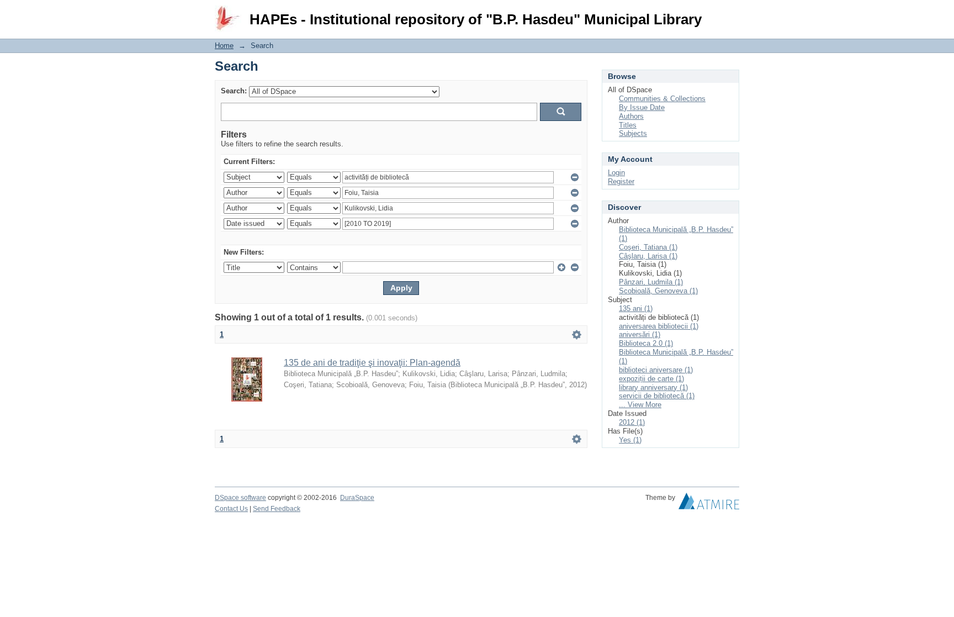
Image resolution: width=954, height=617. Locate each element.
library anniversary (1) (653, 387)
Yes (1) (630, 440)
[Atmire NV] (709, 504)
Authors (631, 116)
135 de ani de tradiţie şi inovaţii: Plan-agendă (372, 362)
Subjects (633, 133)
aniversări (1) (639, 334)
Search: (234, 91)
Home (224, 45)
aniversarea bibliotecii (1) (658, 326)
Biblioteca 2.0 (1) (646, 343)
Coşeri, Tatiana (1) (648, 247)
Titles (628, 125)
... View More (640, 404)
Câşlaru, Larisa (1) (648, 256)
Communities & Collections (662, 98)
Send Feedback (276, 509)
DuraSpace (357, 498)
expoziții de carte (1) (651, 379)
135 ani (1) (636, 308)
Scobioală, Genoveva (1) (658, 291)
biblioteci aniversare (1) (656, 370)
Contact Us (231, 509)
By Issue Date (642, 107)
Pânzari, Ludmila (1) (651, 282)
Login (730, 13)
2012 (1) (632, 422)
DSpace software (240, 498)
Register (621, 181)
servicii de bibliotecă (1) (657, 396)
